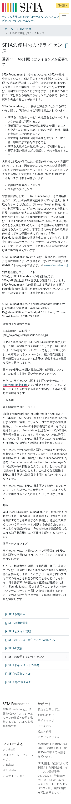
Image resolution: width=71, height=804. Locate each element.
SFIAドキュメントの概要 (23, 665)
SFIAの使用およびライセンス (26, 656)
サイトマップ (46, 720)
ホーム (9, 29)
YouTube (11, 770)
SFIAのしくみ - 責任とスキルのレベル (31, 639)
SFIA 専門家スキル (20, 682)
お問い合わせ (46, 715)
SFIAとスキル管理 (19, 631)
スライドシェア (15, 775)
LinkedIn (11, 749)
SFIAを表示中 (16, 614)
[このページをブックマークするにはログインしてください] (67, 45)
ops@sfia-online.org (15, 384)
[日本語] (30, 7)
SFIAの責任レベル (19, 673)
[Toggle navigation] (64, 16)
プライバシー (46, 726)
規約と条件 (44, 731)
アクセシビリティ (49, 737)
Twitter (10, 764)
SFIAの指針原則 (18, 623)
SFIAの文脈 (15, 648)
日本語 (61, 5)
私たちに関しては (49, 709)
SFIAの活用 (24, 29)
